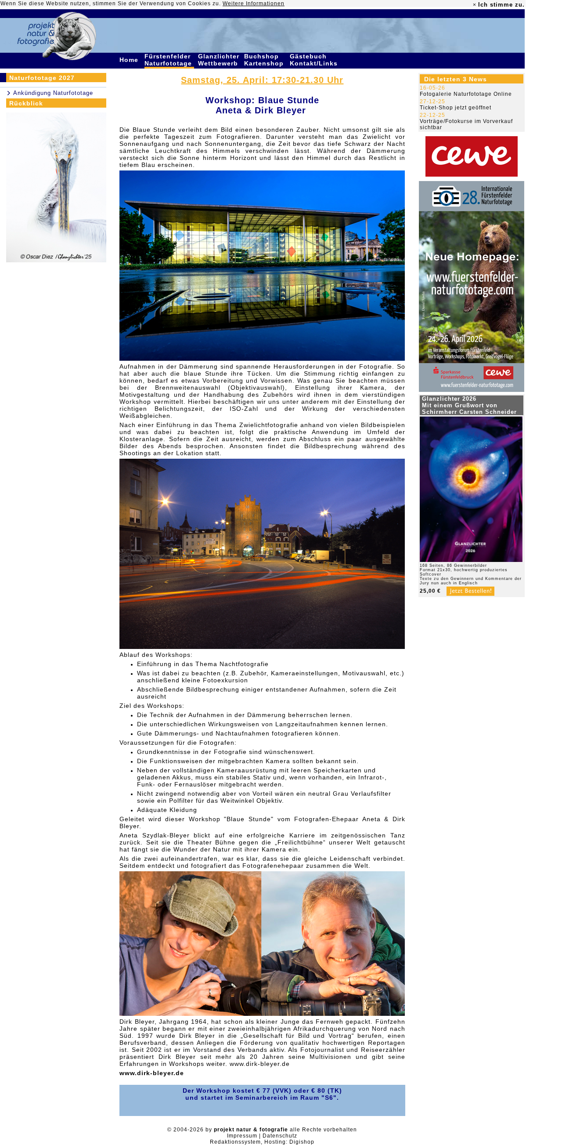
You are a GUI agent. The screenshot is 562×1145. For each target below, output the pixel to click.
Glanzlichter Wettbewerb (219, 60)
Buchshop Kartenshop (265, 60)
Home (129, 59)
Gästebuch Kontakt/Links (315, 60)
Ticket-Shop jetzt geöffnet (455, 108)
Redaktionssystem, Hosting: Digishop (262, 1142)
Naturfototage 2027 (42, 77)
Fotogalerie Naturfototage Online (466, 94)
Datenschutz (280, 1136)
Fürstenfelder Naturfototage (169, 60)
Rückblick (26, 103)
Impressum (242, 1136)
